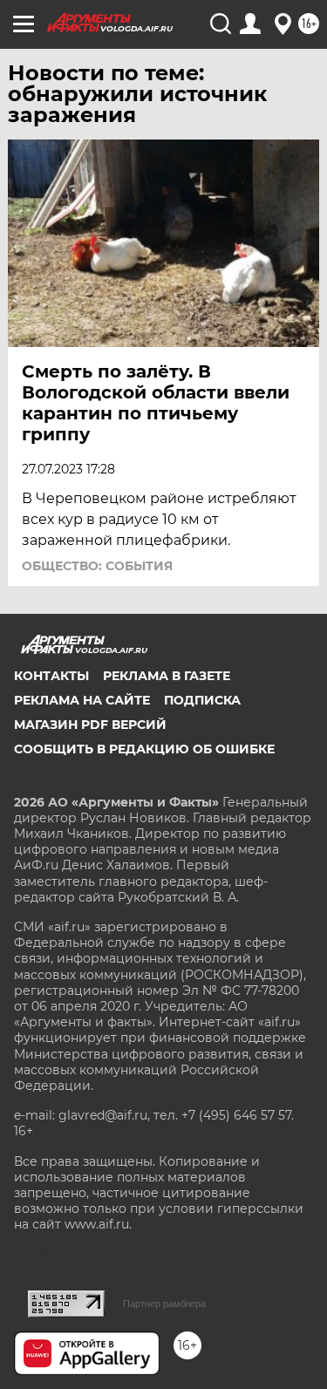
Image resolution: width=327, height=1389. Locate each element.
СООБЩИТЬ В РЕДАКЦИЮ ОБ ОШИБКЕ (144, 749)
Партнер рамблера (164, 1303)
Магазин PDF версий (90, 724)
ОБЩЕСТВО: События (97, 566)
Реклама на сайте (82, 700)
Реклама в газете (166, 676)
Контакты (51, 676)
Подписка (202, 700)
